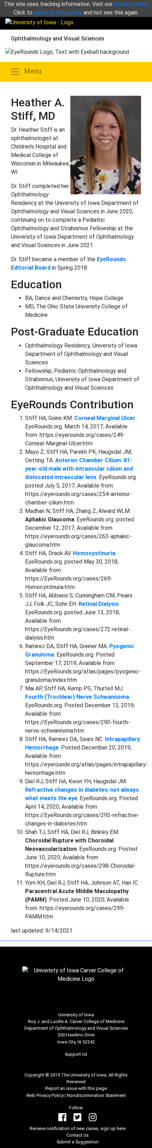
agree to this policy (58, 12)
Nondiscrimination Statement (96, 1095)
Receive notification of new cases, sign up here (77, 1128)
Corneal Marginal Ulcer (104, 418)
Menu (31, 71)
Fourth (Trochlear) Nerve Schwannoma (77, 697)
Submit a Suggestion (78, 1141)
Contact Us (77, 1135)
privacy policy (130, 4)
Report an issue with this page (76, 1088)
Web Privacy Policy (45, 1095)
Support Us (76, 1054)
